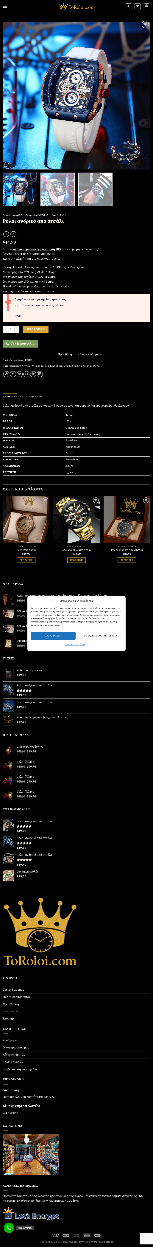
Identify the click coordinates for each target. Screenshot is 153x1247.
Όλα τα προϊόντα (73, 365)
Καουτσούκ (58, 215)
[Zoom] (7, 165)
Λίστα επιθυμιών (14, 1055)
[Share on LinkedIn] (40, 374)
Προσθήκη (36, 329)
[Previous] (10, 95)
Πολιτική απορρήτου (75, 644)
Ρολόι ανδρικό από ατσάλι (76, 550)
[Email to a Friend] (26, 374)
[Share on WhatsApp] (6, 374)
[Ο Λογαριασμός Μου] (128, 6)
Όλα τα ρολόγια (91, 365)
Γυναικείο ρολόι (26, 550)
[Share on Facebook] (13, 374)
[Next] (142, 95)
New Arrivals (23, 365)
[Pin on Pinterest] (33, 374)
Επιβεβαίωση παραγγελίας (20, 1069)
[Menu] (5, 6)
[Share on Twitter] (20, 374)
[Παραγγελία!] (9, 1228)
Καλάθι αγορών (13, 1062)
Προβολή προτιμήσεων (100, 635)
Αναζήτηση (10, 1040)
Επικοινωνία (11, 1011)
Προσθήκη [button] (26, 560)
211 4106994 (10, 1113)
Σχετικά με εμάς (13, 990)
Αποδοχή (53, 635)
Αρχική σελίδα (12, 215)
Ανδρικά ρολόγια (37, 215)
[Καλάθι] (147, 6)
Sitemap (8, 1018)
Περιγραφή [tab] (10, 396)
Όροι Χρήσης (11, 1004)
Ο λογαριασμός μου (16, 1047)
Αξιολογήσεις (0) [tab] (31, 396)
